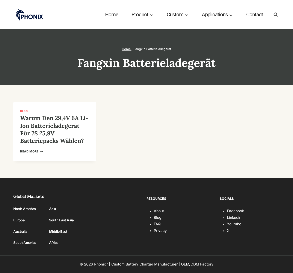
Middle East (58, 231)
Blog (24, 111)
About (159, 211)
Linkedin (234, 217)
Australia (20, 231)
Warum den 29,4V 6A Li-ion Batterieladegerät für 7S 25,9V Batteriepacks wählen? (54, 129)
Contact (254, 15)
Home (111, 15)
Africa (53, 242)
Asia (52, 209)
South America (24, 242)
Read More (31, 151)
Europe (18, 220)
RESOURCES (156, 199)
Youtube (234, 224)
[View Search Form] (276, 15)
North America (24, 209)
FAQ (157, 224)
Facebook (235, 211)
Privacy (160, 230)
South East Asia (61, 220)
